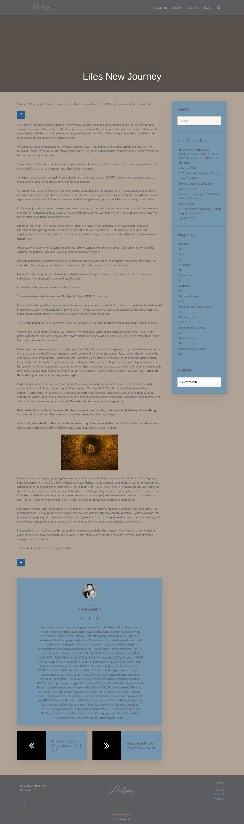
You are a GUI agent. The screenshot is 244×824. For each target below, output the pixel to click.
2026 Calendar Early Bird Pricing (199, 173)
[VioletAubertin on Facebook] (90, 618)
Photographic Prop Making (195, 306)
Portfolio (219, 798)
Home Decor (187, 275)
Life (149, 104)
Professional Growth (192, 348)
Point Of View (106, 104)
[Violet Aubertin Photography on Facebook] (24, 802)
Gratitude (75, 104)
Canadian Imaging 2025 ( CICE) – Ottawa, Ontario (200, 196)
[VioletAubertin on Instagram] (98, 618)
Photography (187, 317)
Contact (192, 7)
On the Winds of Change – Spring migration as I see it (200, 211)
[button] (218, 7)
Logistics (184, 285)
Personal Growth (89, 104)
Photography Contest (192, 327)
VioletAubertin (47, 104)
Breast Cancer (130, 104)
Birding (183, 243)
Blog (207, 7)
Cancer (142, 104)
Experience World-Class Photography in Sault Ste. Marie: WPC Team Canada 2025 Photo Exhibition (199, 156)
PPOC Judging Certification (196, 183)
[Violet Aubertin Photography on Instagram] (33, 802)
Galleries (160, 7)
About (176, 7)
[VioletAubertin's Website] (82, 618)
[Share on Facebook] (21, 115)
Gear (182, 254)
